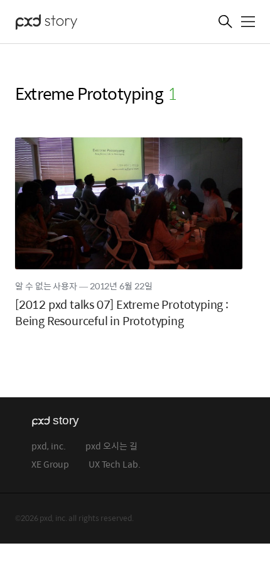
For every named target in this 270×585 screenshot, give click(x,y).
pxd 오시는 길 (111, 447)
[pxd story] (78, 23)
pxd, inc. (48, 447)
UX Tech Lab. (115, 465)
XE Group (50, 465)
